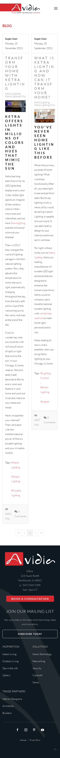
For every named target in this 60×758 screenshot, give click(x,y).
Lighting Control (45, 376)
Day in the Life (10, 668)
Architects (8, 706)
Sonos (35, 682)
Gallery (6, 675)
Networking (38, 661)
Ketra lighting (18, 223)
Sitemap (23, 740)
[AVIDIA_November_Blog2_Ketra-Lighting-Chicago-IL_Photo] (15, 106)
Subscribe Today (30, 634)
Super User (11, 38)
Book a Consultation (30, 598)
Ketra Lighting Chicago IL (18, 96)
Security (36, 668)
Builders (7, 713)
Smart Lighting (15, 479)
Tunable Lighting (16, 493)
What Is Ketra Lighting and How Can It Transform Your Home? (44, 77)
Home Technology (42, 654)
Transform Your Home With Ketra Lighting (15, 73)
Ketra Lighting (12, 93)
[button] (56, 8)
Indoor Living (9, 654)
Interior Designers (12, 699)
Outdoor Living (10, 661)
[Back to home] (20, 8)
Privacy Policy (35, 740)
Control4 (37, 675)
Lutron (45, 401)
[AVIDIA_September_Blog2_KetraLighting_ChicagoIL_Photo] (44, 116)
